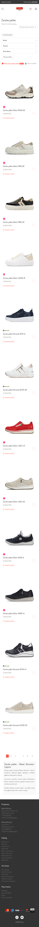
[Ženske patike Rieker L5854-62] (19, 476)
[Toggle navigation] (35, 9)
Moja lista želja (7, 893)
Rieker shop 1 (13, 818)
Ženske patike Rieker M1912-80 (13, 166)
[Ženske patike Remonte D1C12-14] (19, 309)
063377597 (34, 2)
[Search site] (3, 9)
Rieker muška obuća (7, 851)
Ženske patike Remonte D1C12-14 (14, 334)
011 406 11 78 (7, 829)
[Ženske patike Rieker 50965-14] (19, 588)
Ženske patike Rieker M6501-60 (14, 110)
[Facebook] (22, 917)
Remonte (4, 844)
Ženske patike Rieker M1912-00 (13, 222)
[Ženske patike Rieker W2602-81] (19, 253)
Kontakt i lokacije (6, 872)
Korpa (3, 895)
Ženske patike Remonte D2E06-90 (15, 725)
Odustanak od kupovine (8, 881)
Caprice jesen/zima (7, 858)
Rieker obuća (5, 842)
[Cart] (30, 9)
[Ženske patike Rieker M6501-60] (19, 85)
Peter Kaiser (5, 849)
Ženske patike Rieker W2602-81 (14, 278)
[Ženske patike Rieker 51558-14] (19, 532)
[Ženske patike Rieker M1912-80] (19, 141)
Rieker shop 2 (14, 831)
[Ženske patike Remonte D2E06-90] (19, 700)
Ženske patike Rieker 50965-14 (14, 613)
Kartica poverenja (7, 897)
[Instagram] (17, 917)
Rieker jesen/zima (7, 855)
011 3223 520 (7, 815)
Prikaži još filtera (7, 57)
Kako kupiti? (5, 874)
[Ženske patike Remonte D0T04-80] (19, 364)
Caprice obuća (6, 846)
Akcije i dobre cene (7, 853)
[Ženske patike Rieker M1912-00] (19, 197)
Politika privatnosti (7, 879)
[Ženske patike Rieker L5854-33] (19, 420)
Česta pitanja (5, 870)
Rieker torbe (5, 860)
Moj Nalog (4, 891)
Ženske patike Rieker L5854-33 (14, 446)
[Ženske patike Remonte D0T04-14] (19, 644)
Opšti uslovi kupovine (8, 876)
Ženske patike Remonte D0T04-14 (14, 669)
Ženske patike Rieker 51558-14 (13, 557)
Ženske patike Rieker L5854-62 (14, 501)
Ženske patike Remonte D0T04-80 (15, 390)
